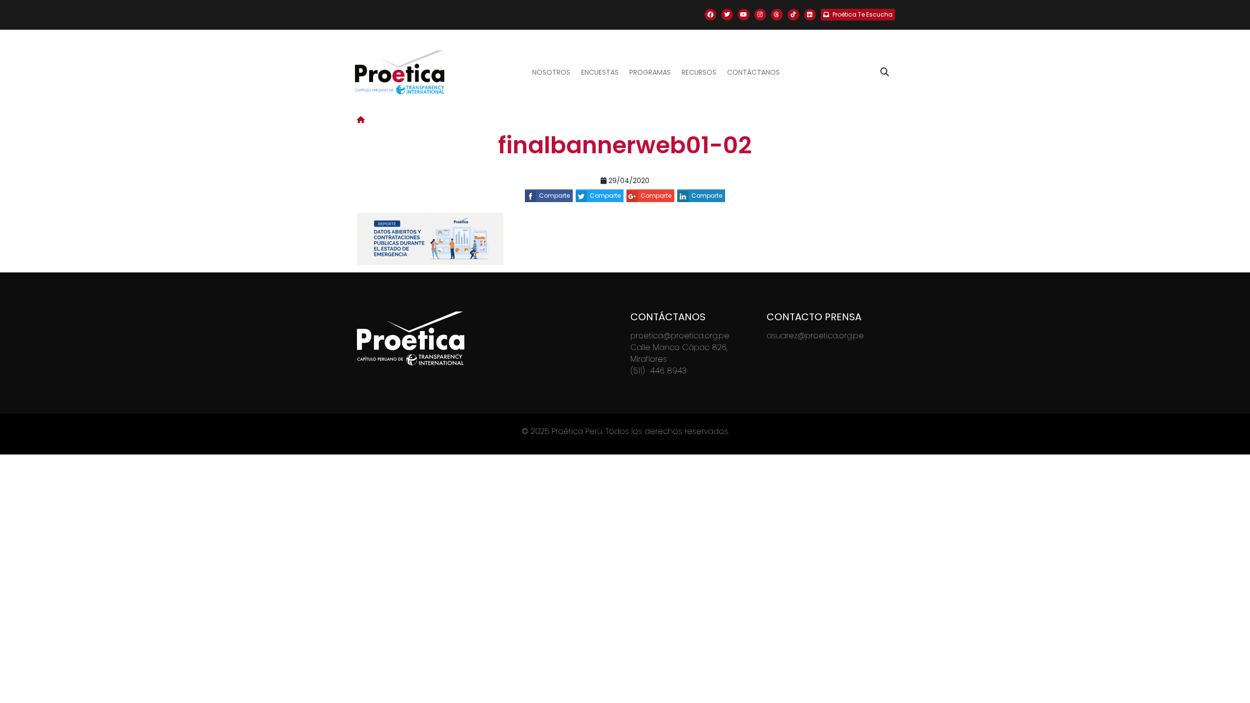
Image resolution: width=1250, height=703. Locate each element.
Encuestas (600, 72)
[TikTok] (793, 15)
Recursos (699, 72)
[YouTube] (744, 15)
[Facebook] (710, 15)
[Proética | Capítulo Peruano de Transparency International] (399, 72)
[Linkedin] (810, 15)
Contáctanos (753, 72)
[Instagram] (760, 15)
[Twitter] (727, 15)
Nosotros (551, 72)
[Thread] (777, 15)
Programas (650, 72)
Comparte (554, 195)
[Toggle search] (885, 72)
